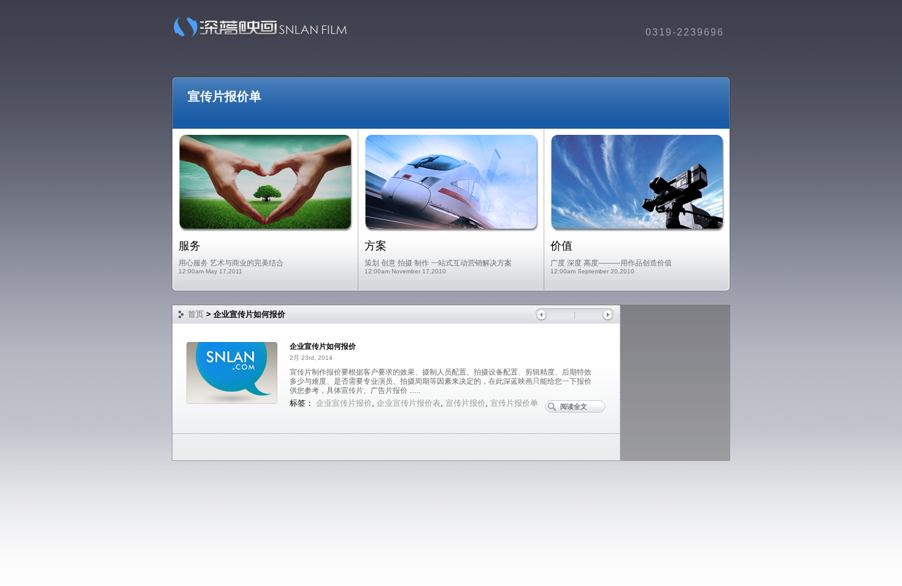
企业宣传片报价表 (409, 403)
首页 (196, 314)
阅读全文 (573, 406)
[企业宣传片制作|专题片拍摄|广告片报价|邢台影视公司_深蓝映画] (256, 36)
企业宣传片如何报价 (323, 346)
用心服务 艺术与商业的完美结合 (231, 263)
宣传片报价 (465, 403)
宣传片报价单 (224, 96)
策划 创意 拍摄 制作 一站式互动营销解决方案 (438, 263)
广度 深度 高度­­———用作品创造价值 (611, 263)
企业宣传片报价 (344, 403)
